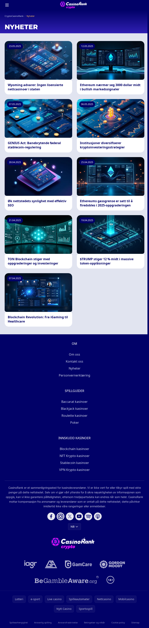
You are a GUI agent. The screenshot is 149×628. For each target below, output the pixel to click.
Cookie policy (118, 622)
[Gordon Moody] (112, 564)
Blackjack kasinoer (74, 408)
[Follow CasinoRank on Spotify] (88, 516)
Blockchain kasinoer (74, 449)
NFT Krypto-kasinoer (75, 456)
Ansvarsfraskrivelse (68, 622)
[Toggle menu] (7, 5)
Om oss (74, 354)
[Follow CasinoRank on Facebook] (51, 516)
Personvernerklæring (74, 375)
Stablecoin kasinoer (74, 463)
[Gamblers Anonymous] (51, 564)
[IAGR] (30, 564)
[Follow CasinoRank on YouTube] (79, 516)
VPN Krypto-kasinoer (74, 470)
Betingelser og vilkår (94, 622)
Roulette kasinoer (74, 415)
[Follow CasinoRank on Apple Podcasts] (98, 516)
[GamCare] (78, 564)
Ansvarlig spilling (43, 622)
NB (72, 526)
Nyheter (75, 368)
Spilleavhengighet (19, 622)
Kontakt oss (74, 361)
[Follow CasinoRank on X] (70, 516)
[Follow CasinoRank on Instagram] (60, 516)
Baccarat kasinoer (74, 402)
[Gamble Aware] (67, 580)
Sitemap (135, 622)
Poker (74, 422)
